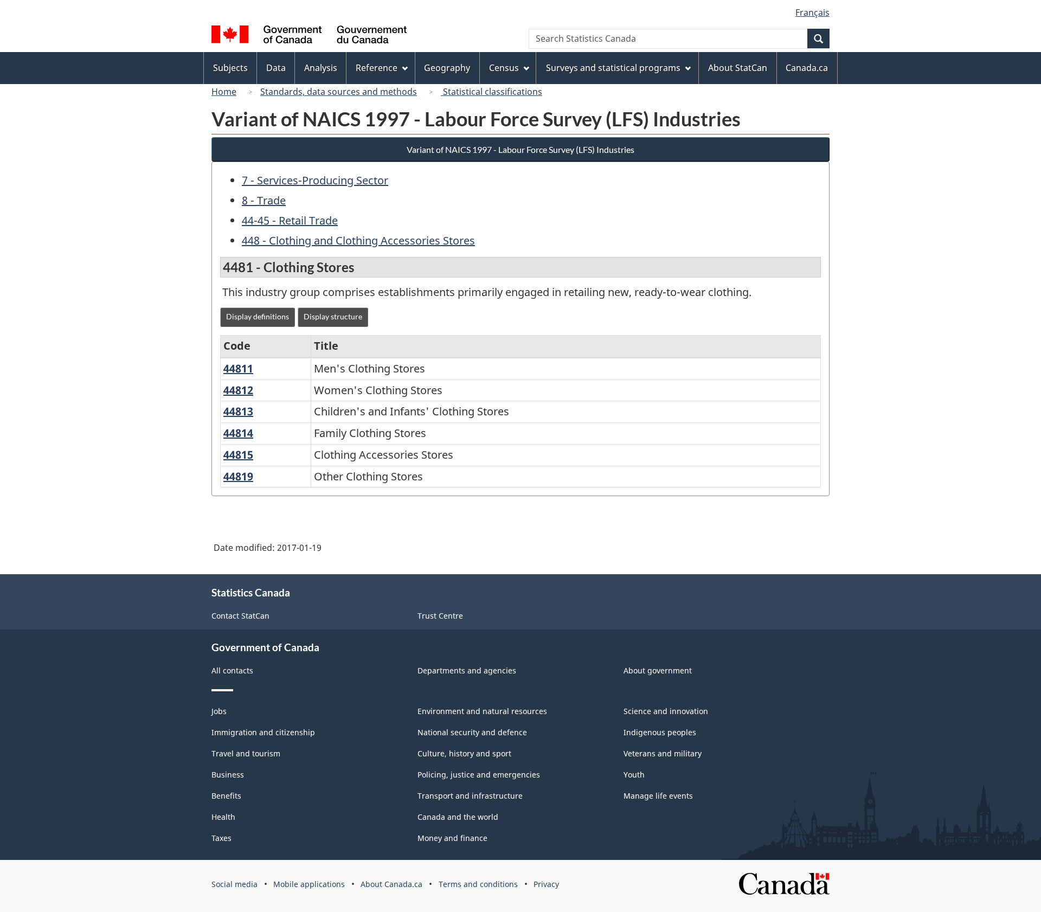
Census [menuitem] (504, 68)
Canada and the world (457, 817)
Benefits (226, 796)
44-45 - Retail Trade (290, 220)
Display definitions (257, 316)
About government (658, 670)
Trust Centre (440, 616)
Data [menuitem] (276, 68)
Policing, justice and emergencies (478, 774)
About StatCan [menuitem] (737, 68)
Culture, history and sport (464, 753)
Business (227, 774)
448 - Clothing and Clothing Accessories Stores (358, 240)
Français (812, 12)
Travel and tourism (245, 753)
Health (223, 817)
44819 (238, 476)
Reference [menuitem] (376, 68)
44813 (238, 411)
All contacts (232, 670)
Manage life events (658, 796)
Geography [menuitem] (447, 68)
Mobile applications (309, 884)
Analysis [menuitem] (320, 68)
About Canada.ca (391, 884)
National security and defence (472, 732)
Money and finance (452, 838)
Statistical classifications (491, 92)
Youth (634, 774)
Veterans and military (663, 753)
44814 (238, 433)
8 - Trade (264, 200)
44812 (238, 390)
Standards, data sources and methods (338, 92)
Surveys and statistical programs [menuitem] (613, 68)
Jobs (219, 711)
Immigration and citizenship (263, 732)
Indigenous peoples (660, 732)
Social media (234, 884)
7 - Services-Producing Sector (315, 180)
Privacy (546, 884)
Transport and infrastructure (470, 796)
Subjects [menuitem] (230, 68)
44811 (238, 368)
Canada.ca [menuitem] (807, 68)
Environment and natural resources (482, 711)
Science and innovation (666, 711)
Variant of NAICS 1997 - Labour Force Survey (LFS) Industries (520, 149)
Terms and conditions (478, 884)
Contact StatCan (240, 616)
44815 (238, 454)
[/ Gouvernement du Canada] (309, 36)
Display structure (333, 316)
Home (223, 92)
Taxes (221, 838)
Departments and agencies (466, 670)
